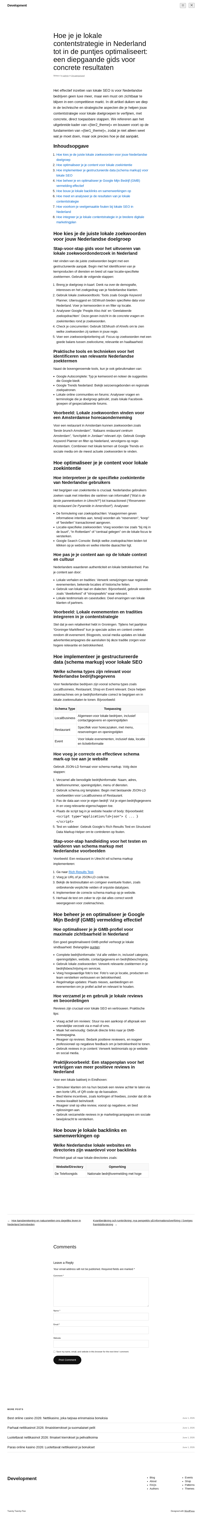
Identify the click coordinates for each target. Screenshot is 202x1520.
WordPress (189, 1511)
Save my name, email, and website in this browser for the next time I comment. (92, 1351)
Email (56, 1324)
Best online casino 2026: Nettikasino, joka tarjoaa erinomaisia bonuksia (57, 1418)
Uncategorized (78, 76)
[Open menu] (183, 5)
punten (95, 947)
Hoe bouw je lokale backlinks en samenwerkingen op (93, 191)
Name (56, 1310)
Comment (58, 1275)
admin (66, 76)
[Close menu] (192, 5)
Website (57, 1338)
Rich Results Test (81, 872)
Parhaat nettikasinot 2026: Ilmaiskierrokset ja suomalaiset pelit (51, 1428)
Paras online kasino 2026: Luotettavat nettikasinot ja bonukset (51, 1447)
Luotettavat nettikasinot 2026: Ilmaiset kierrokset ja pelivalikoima (52, 1437)
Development (17, 5)
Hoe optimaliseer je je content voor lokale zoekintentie (94, 165)
